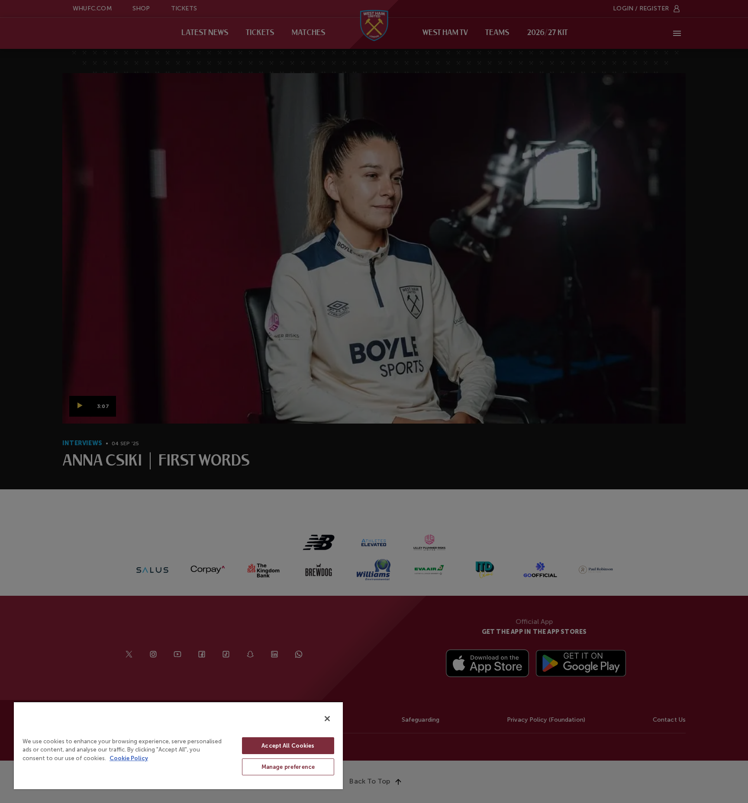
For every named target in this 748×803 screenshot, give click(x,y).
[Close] (327, 718)
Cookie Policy (129, 758)
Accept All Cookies (287, 745)
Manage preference (288, 767)
